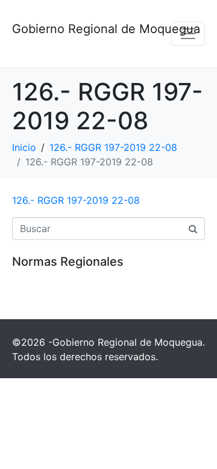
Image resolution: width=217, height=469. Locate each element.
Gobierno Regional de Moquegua (106, 29)
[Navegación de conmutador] (188, 34)
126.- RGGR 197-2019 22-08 (76, 200)
